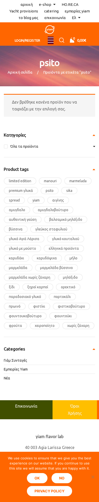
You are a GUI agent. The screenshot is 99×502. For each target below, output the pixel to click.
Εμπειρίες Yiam (16, 369)
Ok (37, 478)
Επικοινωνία (26, 406)
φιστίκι (39, 306)
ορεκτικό (68, 287)
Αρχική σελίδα (20, 72)
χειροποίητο (45, 326)
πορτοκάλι (62, 297)
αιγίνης (58, 200)
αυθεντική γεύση (23, 219)
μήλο (73, 258)
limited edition (20, 181)
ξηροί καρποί (37, 287)
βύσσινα (16, 229)
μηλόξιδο (70, 277)
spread (14, 200)
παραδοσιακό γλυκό (25, 297)
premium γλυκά (21, 191)
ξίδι (12, 287)
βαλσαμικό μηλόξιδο (65, 219)
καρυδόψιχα (47, 258)
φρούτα (15, 326)
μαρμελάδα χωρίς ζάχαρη (29, 277)
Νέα (7, 378)
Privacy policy (49, 491)
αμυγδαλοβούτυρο (53, 210)
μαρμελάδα (18, 268)
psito (50, 191)
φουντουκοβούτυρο (25, 316)
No (61, 478)
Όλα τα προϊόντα (24, 146)
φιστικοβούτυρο (71, 306)
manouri (50, 181)
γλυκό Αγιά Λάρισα (24, 239)
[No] (92, 476)
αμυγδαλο (17, 210)
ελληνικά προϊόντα (64, 248)
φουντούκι (63, 316)
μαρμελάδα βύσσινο (56, 268)
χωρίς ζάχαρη (78, 326)
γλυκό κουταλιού (65, 239)
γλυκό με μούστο (22, 248)
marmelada (78, 181)
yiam (36, 200)
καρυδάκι (16, 258)
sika (69, 191)
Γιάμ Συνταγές (15, 360)
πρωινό (15, 306)
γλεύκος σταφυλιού (51, 229)
